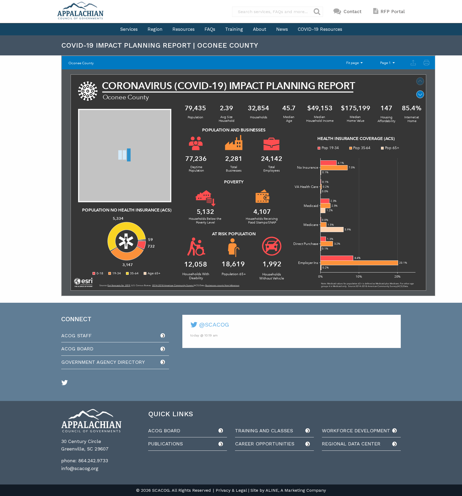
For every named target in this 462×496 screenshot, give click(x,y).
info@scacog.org (79, 468)
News (282, 29)
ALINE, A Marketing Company (295, 490)
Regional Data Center (351, 443)
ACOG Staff (76, 335)
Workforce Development (356, 430)
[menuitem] (129, 29)
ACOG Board (77, 348)
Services (129, 29)
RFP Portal (392, 11)
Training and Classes (264, 430)
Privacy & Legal (231, 490)
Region (155, 29)
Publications (165, 443)
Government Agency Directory (103, 362)
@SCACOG (213, 324)
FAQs (210, 29)
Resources (183, 29)
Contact (352, 11)
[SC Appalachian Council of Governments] (80, 10)
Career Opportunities (264, 443)
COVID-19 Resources (320, 29)
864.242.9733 (93, 460)
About (259, 29)
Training (234, 29)
